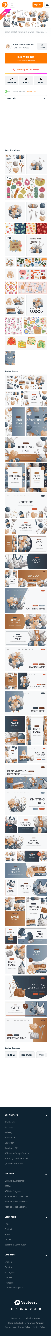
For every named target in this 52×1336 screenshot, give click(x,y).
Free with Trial (26, 58)
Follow (42, 47)
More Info (11, 97)
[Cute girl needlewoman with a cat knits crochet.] (31, 305)
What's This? (32, 91)
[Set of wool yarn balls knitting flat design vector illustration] (25, 208)
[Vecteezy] (5, 5)
